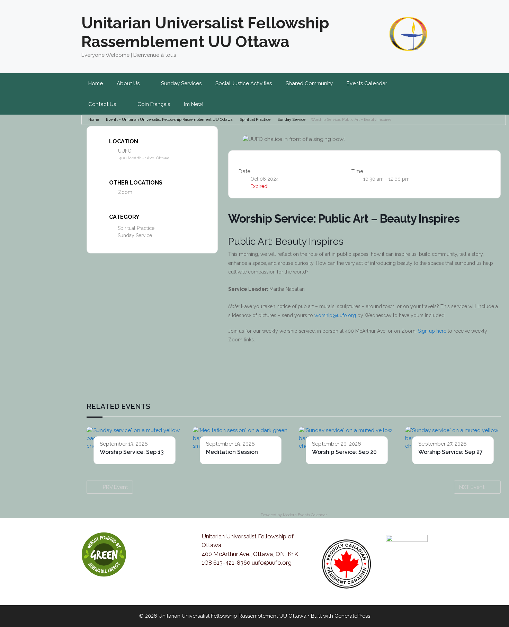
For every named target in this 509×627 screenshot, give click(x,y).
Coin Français (153, 104)
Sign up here (432, 331)
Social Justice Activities (243, 83)
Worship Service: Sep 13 (132, 452)
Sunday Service (291, 119)
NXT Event (471, 487)
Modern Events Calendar (305, 515)
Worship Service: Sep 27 (450, 452)
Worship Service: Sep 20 (344, 452)
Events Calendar (367, 83)
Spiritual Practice (255, 119)
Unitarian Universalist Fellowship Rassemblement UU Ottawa (205, 32)
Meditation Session (232, 452)
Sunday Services (181, 83)
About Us (128, 83)
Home (95, 83)
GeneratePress (352, 616)
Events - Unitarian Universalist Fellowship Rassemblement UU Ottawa (169, 119)
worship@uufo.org (335, 315)
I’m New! (193, 104)
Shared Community (309, 83)
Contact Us (102, 104)
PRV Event (115, 487)
